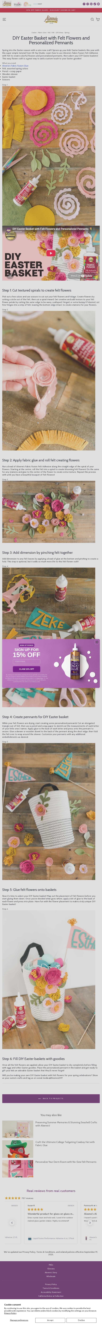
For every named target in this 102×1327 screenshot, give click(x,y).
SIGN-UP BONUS (26, 645)
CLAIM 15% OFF (26, 669)
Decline (81, 1320)
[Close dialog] (97, 642)
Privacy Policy (10, 1313)
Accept (50, 1320)
